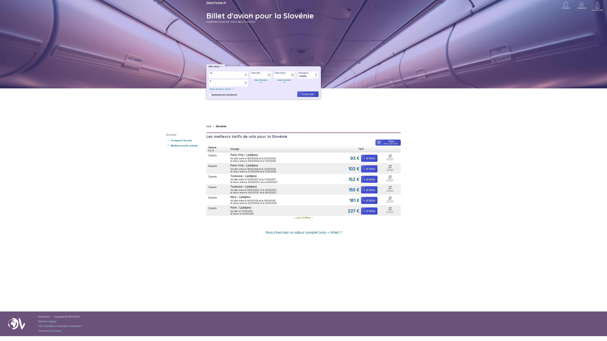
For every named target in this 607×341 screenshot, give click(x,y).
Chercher (308, 94)
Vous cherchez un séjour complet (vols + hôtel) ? (303, 232)
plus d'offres (303, 217)
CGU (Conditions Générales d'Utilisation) (60, 326)
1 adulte (302, 76)
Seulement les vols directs (224, 95)
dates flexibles (261, 80)
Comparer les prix (181, 140)
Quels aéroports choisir (220, 89)
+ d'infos (369, 158)
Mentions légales (47, 321)
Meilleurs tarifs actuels (184, 145)
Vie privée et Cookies (49, 330)
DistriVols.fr (216, 3)
